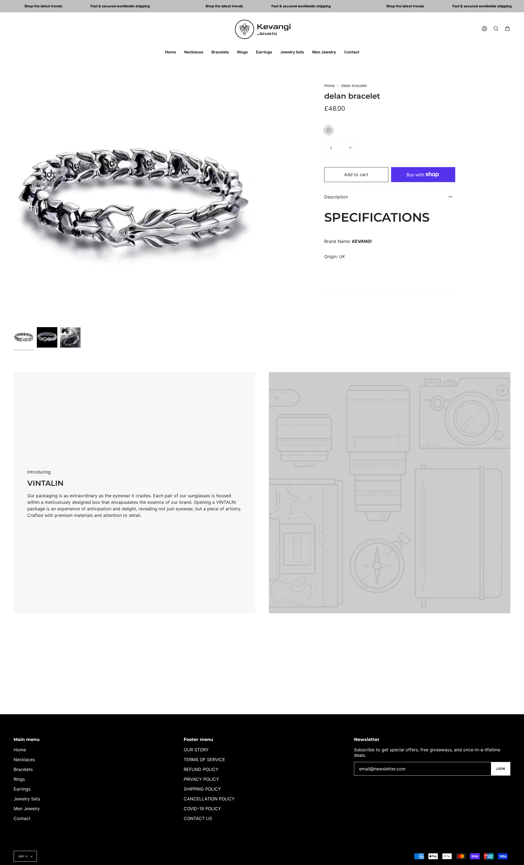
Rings (19, 779)
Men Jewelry (27, 808)
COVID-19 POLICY (202, 808)
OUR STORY (196, 749)
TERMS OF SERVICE (204, 759)
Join (500, 769)
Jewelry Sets (27, 798)
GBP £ (23, 856)
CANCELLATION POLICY (209, 798)
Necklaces (24, 759)
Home (329, 85)
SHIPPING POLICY (202, 789)
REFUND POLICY (201, 769)
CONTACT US (198, 818)
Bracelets (23, 769)
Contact (22, 818)
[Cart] (507, 28)
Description (336, 197)
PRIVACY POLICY (201, 779)
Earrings (22, 789)
